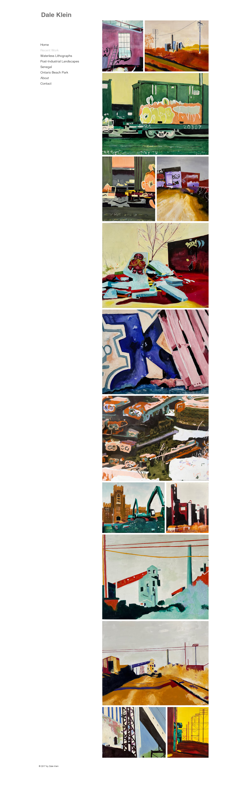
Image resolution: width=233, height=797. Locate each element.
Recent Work (49, 50)
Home (44, 45)
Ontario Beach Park (54, 72)
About (44, 78)
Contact (46, 83)
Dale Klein (56, 14)
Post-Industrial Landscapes (59, 61)
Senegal (46, 67)
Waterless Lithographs (56, 56)
